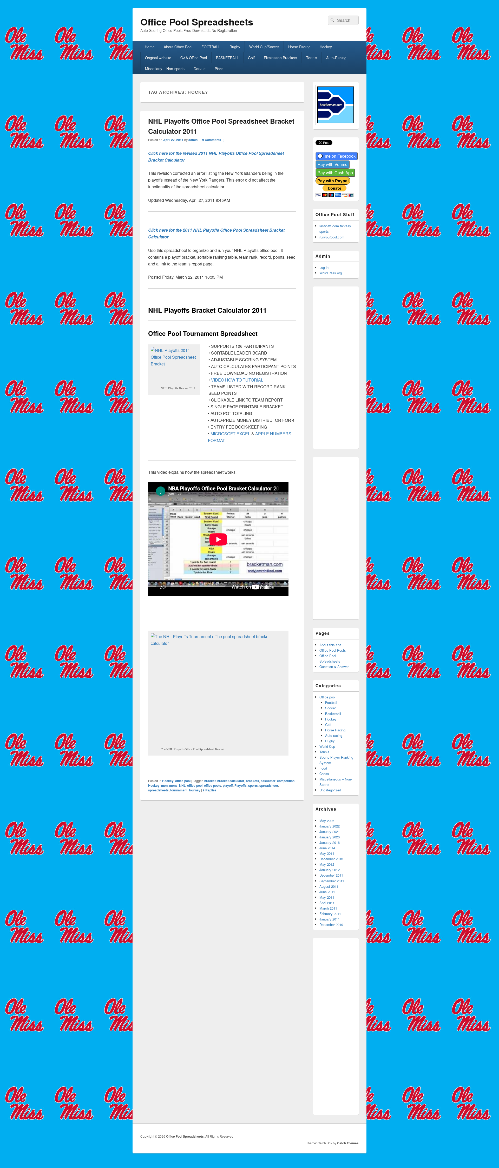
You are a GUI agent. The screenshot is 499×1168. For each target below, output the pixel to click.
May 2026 (326, 820)
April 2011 (326, 902)
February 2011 (330, 913)
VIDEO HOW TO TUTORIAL (237, 380)
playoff (228, 785)
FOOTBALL (210, 46)
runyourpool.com (331, 237)
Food (323, 768)
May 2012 (326, 864)
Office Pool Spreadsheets (196, 21)
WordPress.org (330, 272)
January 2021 (329, 831)
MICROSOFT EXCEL (230, 434)
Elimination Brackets (280, 57)
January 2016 (329, 842)
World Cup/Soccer (264, 46)
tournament (178, 790)
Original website (158, 57)
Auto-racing (333, 735)
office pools (212, 785)
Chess (324, 773)
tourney (194, 790)
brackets (252, 780)
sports (253, 785)
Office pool (327, 697)
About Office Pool (178, 46)
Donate (200, 68)
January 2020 (329, 837)
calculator (268, 780)
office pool (183, 780)
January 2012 (329, 869)
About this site (330, 644)
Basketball (333, 713)
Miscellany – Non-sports (165, 68)
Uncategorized (330, 789)
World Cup (327, 746)
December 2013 (331, 858)
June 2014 (327, 847)
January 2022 (329, 826)
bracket (210, 780)
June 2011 (327, 891)
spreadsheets (158, 790)
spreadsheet (268, 785)
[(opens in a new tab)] (337, 156)
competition (285, 780)
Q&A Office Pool (193, 57)
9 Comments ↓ (213, 139)
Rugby (234, 46)
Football (331, 702)
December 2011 (331, 875)
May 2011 (326, 897)
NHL (182, 785)
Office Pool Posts (332, 650)
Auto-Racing (336, 57)
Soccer (330, 707)
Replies (209, 790)
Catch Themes (348, 1143)
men (164, 785)
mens (173, 785)
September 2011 (331, 880)
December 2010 (331, 924)
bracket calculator (230, 780)
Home (150, 46)
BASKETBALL (227, 57)
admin (193, 139)
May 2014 (326, 853)
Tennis (311, 57)
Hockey (326, 46)
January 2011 (329, 919)
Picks (219, 68)
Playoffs (240, 785)
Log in (324, 267)
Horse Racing (299, 46)
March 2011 (328, 908)
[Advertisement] (343, 367)
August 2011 (328, 886)
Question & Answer (334, 666)
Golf (251, 57)
